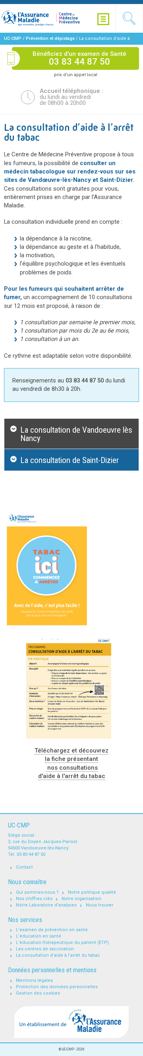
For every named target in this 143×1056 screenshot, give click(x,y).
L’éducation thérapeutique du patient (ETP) (62, 942)
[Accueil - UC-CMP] (49, 18)
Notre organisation (81, 898)
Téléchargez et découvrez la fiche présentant (71, 754)
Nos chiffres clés (34, 898)
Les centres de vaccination (45, 949)
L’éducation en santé (38, 936)
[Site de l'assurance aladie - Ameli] (71, 1022)
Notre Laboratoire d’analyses (46, 905)
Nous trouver (99, 905)
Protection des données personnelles (57, 986)
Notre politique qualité (92, 892)
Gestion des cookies (38, 993)
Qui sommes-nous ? (37, 892)
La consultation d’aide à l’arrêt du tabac (58, 955)
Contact (24, 867)
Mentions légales (34, 980)
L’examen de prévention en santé (52, 929)
